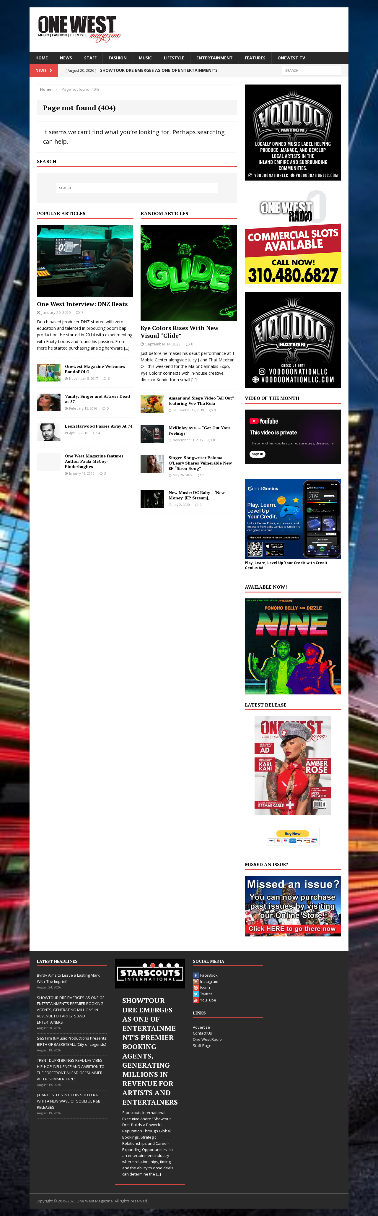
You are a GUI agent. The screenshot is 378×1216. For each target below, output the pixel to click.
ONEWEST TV (291, 58)
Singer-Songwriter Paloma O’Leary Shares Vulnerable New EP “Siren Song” (200, 463)
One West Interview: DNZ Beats (82, 304)
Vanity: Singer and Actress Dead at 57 (97, 398)
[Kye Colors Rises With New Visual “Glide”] (189, 317)
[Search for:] (311, 70)
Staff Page (202, 1045)
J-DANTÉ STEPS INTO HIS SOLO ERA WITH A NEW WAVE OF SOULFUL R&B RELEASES (68, 1101)
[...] (126, 348)
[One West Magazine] (189, 29)
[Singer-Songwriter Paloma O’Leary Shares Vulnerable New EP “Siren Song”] (152, 469)
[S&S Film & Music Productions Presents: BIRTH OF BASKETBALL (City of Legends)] (150, 973)
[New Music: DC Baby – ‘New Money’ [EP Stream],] (152, 504)
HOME (41, 58)
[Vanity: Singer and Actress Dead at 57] (49, 407)
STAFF (90, 58)
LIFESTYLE (174, 58)
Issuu (205, 987)
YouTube (208, 1000)
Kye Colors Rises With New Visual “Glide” (180, 332)
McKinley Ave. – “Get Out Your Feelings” (199, 430)
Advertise (201, 1027)
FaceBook (209, 975)
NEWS (66, 58)
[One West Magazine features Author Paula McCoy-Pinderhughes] (49, 467)
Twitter (206, 993)
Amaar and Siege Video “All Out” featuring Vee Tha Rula (201, 400)
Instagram (209, 981)
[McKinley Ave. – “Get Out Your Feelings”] (152, 439)
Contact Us (202, 1033)
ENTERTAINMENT (214, 58)
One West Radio (207, 1039)
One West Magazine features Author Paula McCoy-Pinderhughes (94, 461)
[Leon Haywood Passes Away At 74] (49, 437)
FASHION (118, 58)
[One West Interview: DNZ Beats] (85, 293)
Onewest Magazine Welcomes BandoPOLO (95, 368)
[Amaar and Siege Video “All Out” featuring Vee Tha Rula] (152, 409)
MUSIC (145, 58)
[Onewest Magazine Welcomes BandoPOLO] (49, 378)
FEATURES (255, 58)
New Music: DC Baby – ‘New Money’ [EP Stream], (197, 495)
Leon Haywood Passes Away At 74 (99, 426)
